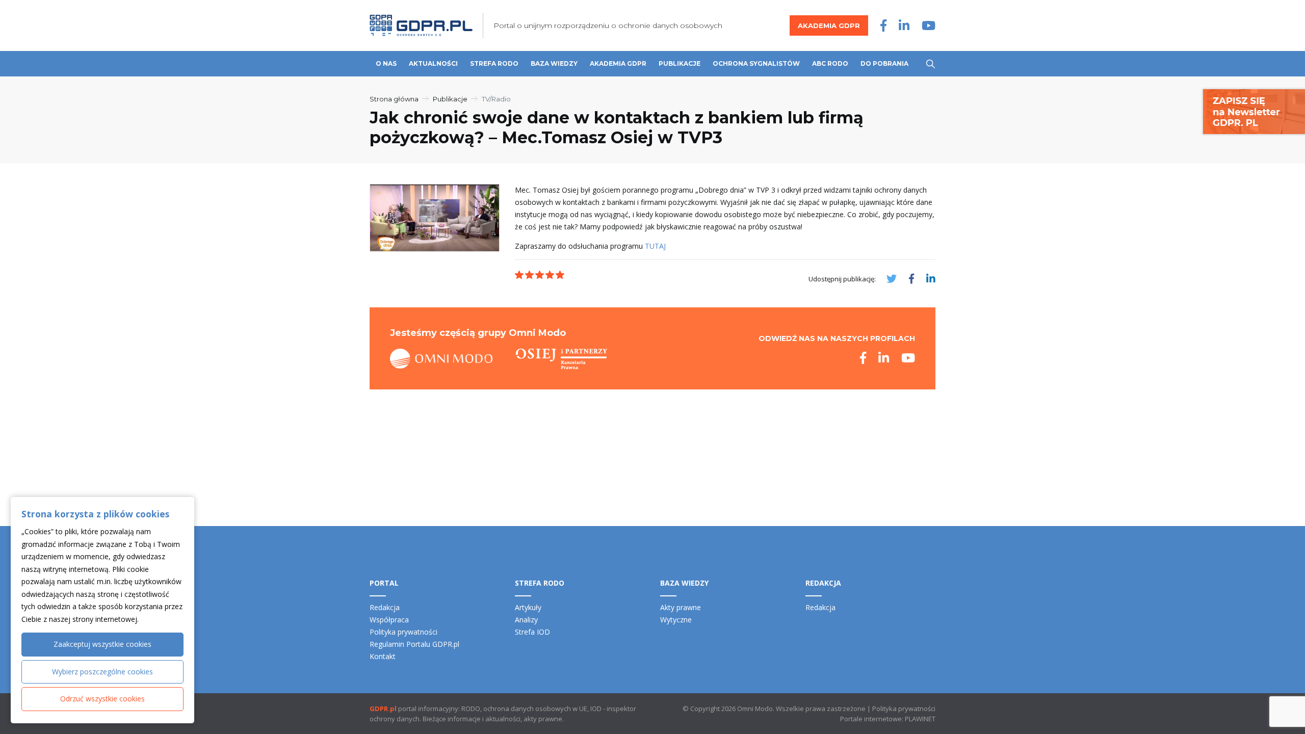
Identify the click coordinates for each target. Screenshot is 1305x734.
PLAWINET (920, 718)
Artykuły (528, 607)
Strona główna (394, 99)
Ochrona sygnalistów (756, 63)
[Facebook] (883, 25)
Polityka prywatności (403, 632)
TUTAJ (655, 246)
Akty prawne (680, 607)
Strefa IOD (532, 632)
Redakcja (385, 607)
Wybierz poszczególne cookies (102, 671)
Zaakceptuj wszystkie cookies (102, 644)
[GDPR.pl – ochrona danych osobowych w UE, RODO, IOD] (421, 25)
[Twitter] (891, 278)
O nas (386, 63)
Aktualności (433, 63)
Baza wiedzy (554, 63)
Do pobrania (884, 63)
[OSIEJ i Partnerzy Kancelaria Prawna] (561, 359)
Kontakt (383, 656)
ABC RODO (830, 63)
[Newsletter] (1254, 111)
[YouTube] (928, 25)
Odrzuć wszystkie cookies (102, 698)
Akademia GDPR (829, 25)
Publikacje (679, 63)
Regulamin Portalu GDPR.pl (414, 644)
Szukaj (930, 64)
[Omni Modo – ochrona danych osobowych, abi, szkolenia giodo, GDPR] (441, 359)
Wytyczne (676, 619)
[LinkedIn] (904, 25)
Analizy (526, 619)
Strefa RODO (494, 63)
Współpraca (389, 619)
